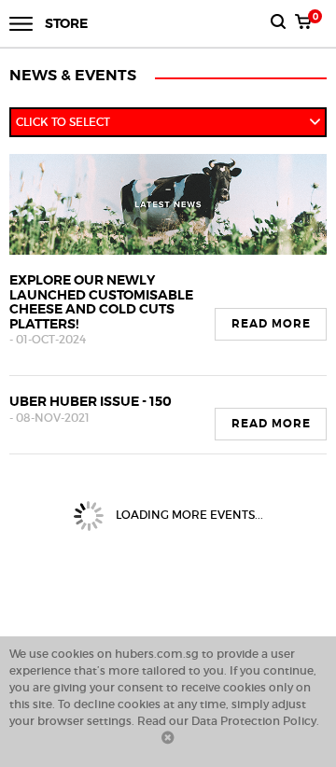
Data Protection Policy (253, 721)
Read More (271, 323)
